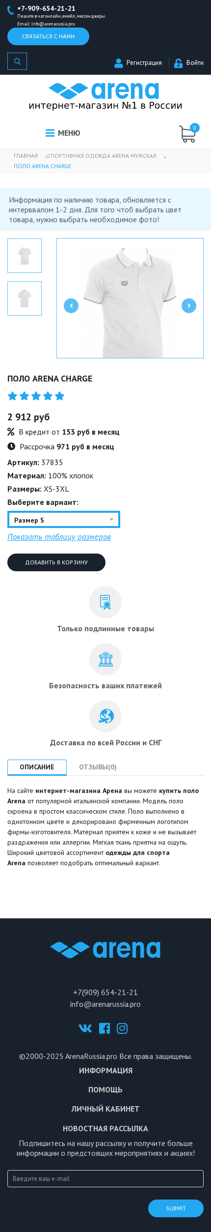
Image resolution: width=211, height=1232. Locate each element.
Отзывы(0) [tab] (98, 767)
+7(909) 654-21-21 (105, 992)
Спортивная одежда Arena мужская (102, 155)
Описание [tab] (37, 767)
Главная (26, 155)
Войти (195, 63)
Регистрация (144, 63)
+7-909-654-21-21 (46, 8)
